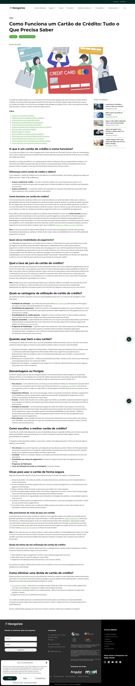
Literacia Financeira (27, 37)
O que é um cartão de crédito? (23, 116)
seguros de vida (32, 324)
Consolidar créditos (19, 585)
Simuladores (99, 8)
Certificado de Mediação (83, 676)
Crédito (13, 37)
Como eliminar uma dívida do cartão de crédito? (29, 143)
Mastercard (63, 303)
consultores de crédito (29, 528)
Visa (56, 303)
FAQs (107, 646)
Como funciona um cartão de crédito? (26, 120)
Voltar (11, 18)
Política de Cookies (18, 682)
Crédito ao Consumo (84, 8)
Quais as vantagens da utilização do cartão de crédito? (32, 127)
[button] (46, 663)
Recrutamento (109, 648)
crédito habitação (70, 518)
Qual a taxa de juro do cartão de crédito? (26, 125)
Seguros (51, 8)
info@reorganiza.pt (55, 651)
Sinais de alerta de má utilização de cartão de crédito (31, 141)
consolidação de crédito (67, 386)
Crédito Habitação (40, 8)
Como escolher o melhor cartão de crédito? (28, 134)
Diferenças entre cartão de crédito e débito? (28, 118)
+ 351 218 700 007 (54, 644)
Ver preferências (40, 678)
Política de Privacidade (30, 682)
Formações (108, 641)
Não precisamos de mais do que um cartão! (28, 139)
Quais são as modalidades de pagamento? (27, 122)
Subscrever (21, 650)
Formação (69, 8)
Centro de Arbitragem (70, 676)
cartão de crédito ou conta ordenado (69, 225)
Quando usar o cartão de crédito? (24, 129)
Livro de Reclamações (58, 676)
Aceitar (10, 678)
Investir (61, 8)
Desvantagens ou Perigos (21, 132)
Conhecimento (113, 8)
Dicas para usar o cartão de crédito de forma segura (30, 136)
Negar (25, 678)
